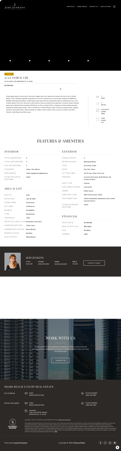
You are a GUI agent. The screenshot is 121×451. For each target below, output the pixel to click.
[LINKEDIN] (110, 443)
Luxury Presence (20, 443)
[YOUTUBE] (115, 443)
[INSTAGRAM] (105, 443)
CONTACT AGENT (94, 263)
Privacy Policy (79, 443)
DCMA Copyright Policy (64, 419)
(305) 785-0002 (43, 264)
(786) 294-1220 (91, 405)
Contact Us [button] (60, 360)
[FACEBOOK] (100, 443)
